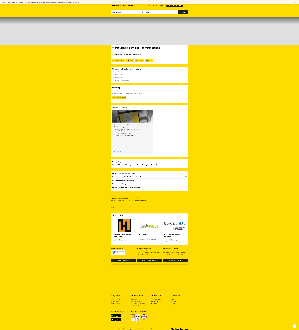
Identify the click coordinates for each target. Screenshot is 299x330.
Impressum (114, 329)
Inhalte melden (158, 329)
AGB (151, 329)
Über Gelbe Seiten (137, 296)
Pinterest (173, 303)
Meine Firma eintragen (174, 5)
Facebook (173, 301)
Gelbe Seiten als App (136, 301)
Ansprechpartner (115, 299)
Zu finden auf (175, 296)
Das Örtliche (154, 303)
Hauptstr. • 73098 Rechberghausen (173, 238)
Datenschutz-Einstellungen (140, 329)
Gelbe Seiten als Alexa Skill (138, 306)
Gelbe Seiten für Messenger (138, 303)
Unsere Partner (156, 296)
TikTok (172, 306)
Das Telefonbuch (155, 301)
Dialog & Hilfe (115, 296)
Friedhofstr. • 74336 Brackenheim (147, 237)
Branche (113, 207)
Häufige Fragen (115, 301)
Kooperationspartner (156, 299)
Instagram (173, 299)
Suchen (149, 5)
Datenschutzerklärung (125, 329)
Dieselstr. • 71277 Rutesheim (123, 238)
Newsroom (134, 299)
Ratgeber (162, 5)
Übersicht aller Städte (116, 303)
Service (155, 5)
